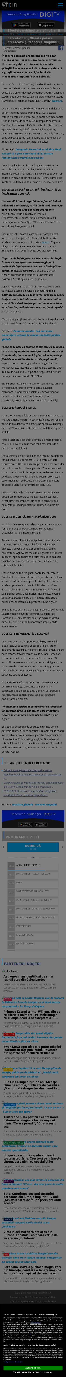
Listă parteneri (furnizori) (13, 1362)
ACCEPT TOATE (33, 1368)
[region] (33, 1340)
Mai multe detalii (35, 1323)
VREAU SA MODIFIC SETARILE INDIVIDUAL (32, 1372)
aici (31, 1334)
